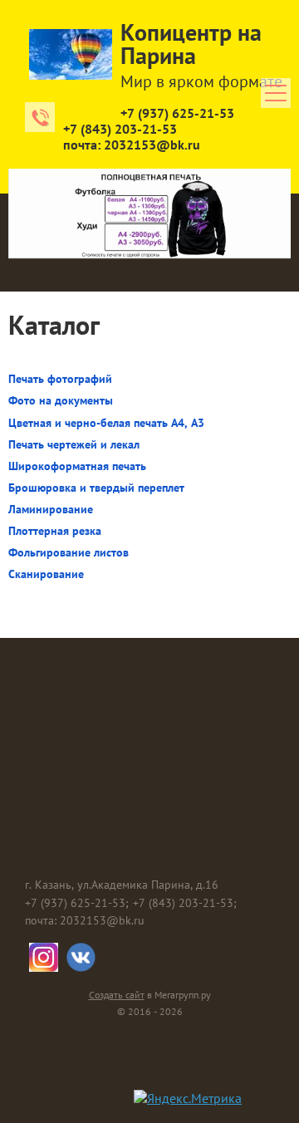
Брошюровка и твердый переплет (96, 487)
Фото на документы (60, 400)
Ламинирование (50, 509)
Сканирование (46, 573)
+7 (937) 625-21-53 (177, 113)
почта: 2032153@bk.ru (131, 144)
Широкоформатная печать (77, 466)
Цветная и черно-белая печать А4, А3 (106, 422)
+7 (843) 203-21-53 (120, 128)
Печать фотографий (60, 378)
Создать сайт (117, 994)
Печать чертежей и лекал (74, 444)
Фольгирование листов (68, 552)
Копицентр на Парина (191, 44)
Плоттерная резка (54, 530)
